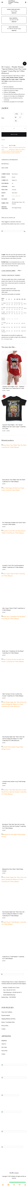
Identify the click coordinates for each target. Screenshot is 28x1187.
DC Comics (22, 149)
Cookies (3, 1029)
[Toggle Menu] (2, 2)
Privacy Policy (4, 1025)
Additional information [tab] (9, 159)
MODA (10, 147)
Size (2, 118)
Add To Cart (14, 134)
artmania (11, 149)
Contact (3, 1054)
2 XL (13, 195)
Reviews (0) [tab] (5, 163)
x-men (12, 152)
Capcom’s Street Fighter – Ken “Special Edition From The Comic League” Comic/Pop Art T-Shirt (14, 426)
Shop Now (14, 13)
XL (19, 195)
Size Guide (4, 1047)
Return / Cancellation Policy (8, 1022)
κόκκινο (17, 152)
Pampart (17, 1173)
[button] (16, 114)
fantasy (3, 151)
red (21, 151)
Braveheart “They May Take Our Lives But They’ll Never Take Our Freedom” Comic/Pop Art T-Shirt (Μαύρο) (14, 826)
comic (16, 149)
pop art (13, 151)
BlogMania (4, 1040)
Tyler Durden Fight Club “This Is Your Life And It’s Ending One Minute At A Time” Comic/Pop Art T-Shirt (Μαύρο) (13, 913)
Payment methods (5, 1015)
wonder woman (5, 152)
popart (17, 151)
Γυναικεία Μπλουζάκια (19, 147)
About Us (3, 1044)
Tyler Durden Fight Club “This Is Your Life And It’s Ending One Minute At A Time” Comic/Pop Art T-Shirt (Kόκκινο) (13, 738)
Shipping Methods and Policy (8, 1018)
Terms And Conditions (6, 1012)
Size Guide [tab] (4, 167)
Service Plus (4, 1050)
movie (8, 151)
